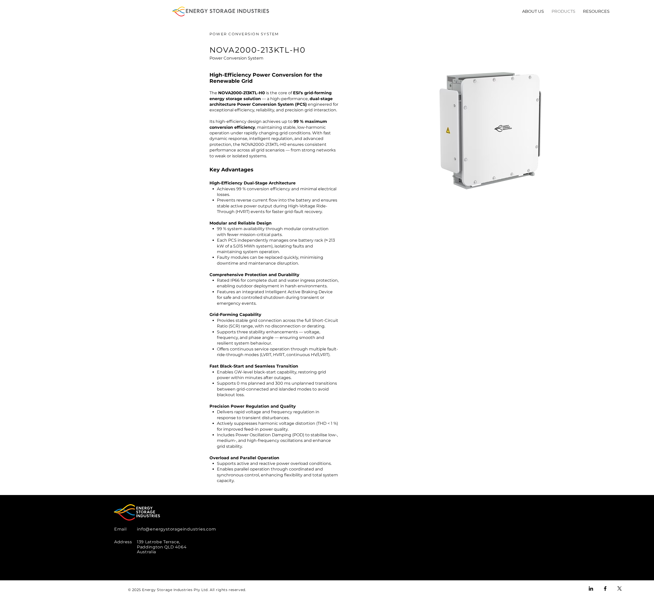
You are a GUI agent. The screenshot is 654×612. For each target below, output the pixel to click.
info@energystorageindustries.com (176, 529)
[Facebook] (605, 588)
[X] (619, 588)
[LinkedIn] (591, 588)
